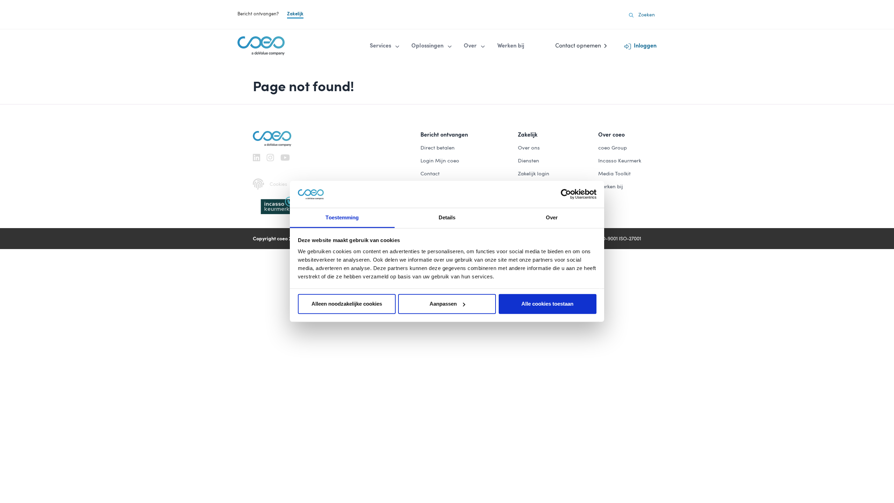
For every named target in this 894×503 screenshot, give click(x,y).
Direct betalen (437, 148)
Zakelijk (295, 13)
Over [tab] (552, 217)
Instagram (270, 157)
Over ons (529, 148)
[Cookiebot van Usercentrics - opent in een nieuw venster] (565, 194)
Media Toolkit (614, 173)
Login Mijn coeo (439, 161)
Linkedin (256, 157)
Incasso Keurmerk (619, 161)
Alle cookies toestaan (547, 304)
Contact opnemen (578, 45)
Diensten (528, 161)
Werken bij (610, 186)
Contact (430, 173)
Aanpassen (443, 304)
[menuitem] (385, 46)
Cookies (278, 184)
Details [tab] (447, 217)
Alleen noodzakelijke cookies (347, 304)
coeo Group (612, 148)
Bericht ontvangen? (258, 13)
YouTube (285, 157)
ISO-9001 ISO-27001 (619, 238)
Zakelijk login (533, 173)
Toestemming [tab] (342, 217)
